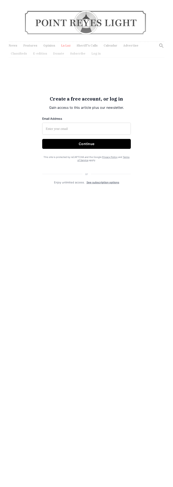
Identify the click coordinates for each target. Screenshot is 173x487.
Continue (87, 144)
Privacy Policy (110, 157)
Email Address (52, 118)
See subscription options (102, 182)
